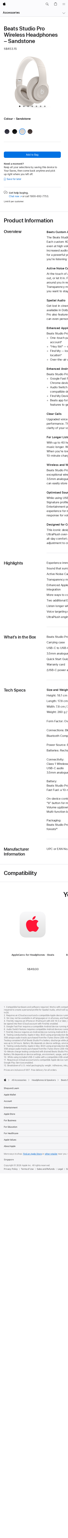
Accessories (11, 12)
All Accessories (19, 1080)
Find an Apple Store (32, 1154)
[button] (47, 4)
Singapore (9, 1159)
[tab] (19, 106)
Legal (60, 1169)
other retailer (51, 1154)
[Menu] (64, 4)
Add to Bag (32, 154)
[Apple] (5, 1079)
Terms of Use (27, 1169)
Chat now (15, 196)
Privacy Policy (11, 1169)
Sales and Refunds (46, 1169)
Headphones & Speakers (44, 1080)
